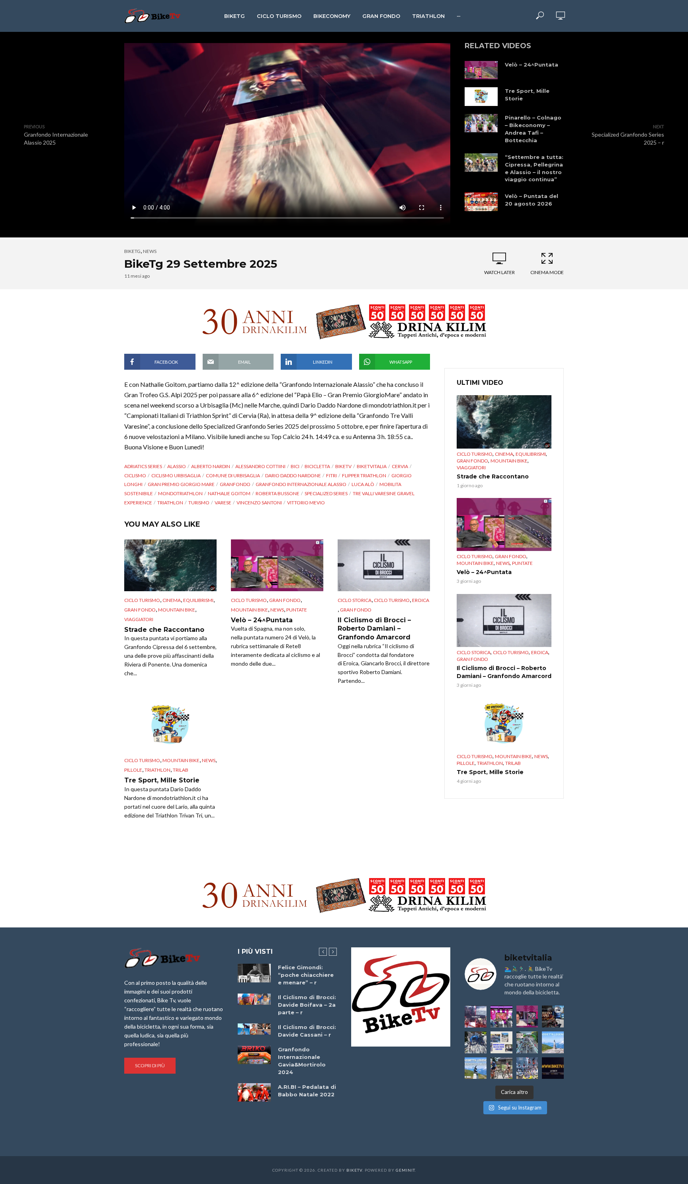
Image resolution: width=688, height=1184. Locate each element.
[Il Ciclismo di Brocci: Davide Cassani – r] (254, 1029)
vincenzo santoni (259, 503)
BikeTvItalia (372, 466)
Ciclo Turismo (279, 16)
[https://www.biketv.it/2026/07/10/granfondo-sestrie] (501, 1042)
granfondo (235, 484)
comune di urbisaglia (233, 475)
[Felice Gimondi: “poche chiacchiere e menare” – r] (254, 973)
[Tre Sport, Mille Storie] (481, 96)
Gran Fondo (381, 16)
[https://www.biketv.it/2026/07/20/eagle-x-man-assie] (476, 1016)
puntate (296, 610)
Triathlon (428, 16)
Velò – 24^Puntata (531, 64)
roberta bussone (277, 493)
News (149, 251)
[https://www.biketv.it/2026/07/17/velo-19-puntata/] (501, 1016)
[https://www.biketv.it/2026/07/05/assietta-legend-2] (476, 1068)
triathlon (170, 503)
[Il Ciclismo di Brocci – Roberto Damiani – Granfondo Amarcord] (384, 565)
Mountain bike (176, 610)
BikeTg (234, 16)
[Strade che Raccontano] (170, 565)
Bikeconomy (331, 16)
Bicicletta (317, 466)
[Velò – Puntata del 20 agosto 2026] (481, 201)
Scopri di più (150, 1065)
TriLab (180, 770)
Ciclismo (135, 475)
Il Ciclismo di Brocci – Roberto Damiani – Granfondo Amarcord (374, 628)
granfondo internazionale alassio (301, 484)
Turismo (198, 503)
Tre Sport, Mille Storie (527, 95)
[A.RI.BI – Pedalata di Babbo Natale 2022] (254, 1092)
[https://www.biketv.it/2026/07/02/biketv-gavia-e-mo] (553, 1068)
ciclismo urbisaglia (176, 475)
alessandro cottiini (260, 466)
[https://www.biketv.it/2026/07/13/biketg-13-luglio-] (476, 1042)
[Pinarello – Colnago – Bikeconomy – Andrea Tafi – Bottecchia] (481, 123)
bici (295, 466)
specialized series (326, 493)
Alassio (176, 466)
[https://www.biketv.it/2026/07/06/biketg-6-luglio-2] (501, 1068)
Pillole (133, 770)
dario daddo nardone (293, 475)
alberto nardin (210, 466)
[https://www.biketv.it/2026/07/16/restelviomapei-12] (553, 1016)
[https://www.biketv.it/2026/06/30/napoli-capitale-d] (527, 1068)
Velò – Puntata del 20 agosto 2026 (531, 200)
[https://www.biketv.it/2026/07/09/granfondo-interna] (527, 1042)
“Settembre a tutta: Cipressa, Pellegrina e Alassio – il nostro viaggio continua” (534, 168)
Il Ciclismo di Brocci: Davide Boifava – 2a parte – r (307, 1004)
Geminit (405, 1170)
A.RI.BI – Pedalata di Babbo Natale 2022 (307, 1091)
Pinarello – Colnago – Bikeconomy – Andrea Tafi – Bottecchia (533, 128)
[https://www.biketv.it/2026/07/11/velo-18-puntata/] (527, 1016)
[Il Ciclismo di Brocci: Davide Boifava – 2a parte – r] (254, 999)
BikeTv (343, 466)
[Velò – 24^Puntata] (481, 70)
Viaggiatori (138, 619)
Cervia (400, 466)
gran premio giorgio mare (181, 484)
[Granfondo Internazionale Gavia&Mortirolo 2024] (254, 1055)
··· (458, 16)
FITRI (331, 475)
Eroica (420, 600)
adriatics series (143, 466)
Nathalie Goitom (229, 493)
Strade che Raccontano (164, 629)
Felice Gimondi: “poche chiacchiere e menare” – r (306, 975)
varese (223, 503)
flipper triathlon (364, 475)
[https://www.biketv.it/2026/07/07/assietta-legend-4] (553, 1042)
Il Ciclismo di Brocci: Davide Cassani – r (307, 1031)
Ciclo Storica (354, 600)
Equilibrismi (198, 600)
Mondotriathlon (180, 493)
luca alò (363, 484)
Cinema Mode (547, 272)
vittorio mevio (306, 503)
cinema (171, 600)
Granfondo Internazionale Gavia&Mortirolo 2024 (302, 1060)
